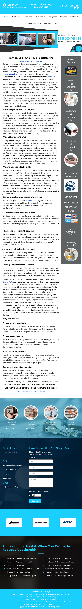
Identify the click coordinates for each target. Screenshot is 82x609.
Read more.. (11, 428)
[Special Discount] (71, 71)
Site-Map (50, 604)
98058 (36, 391)
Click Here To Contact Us (71, 174)
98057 (31, 391)
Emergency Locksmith (71, 243)
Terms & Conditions (30, 604)
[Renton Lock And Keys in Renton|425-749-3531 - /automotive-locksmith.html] (51, 412)
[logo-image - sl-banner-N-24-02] (41, 39)
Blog (56, 23)
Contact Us (74, 17)
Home (6, 17)
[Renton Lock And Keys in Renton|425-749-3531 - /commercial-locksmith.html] (11, 412)
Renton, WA (25, 61)
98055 (19, 391)
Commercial (27, 17)
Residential (16, 17)
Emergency (52, 17)
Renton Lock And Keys (14, 74)
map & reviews (62, 594)
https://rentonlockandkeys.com (49, 597)
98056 (25, 391)
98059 (42, 391)
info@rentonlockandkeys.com (12, 487)
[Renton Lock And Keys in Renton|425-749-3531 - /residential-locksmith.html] (31, 412)
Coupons (63, 17)
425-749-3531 (74, 7)
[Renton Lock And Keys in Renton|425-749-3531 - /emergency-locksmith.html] (71, 412)
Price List (47, 23)
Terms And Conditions (32, 23)
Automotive (40, 17)
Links (57, 604)
